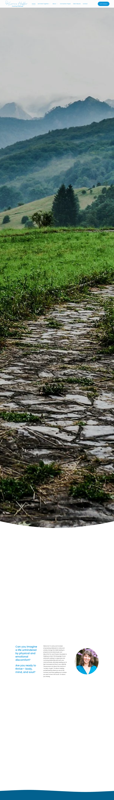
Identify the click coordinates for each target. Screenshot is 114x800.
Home (33, 4)
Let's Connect (103, 4)
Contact (85, 4)
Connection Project (65, 4)
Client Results (77, 4)
